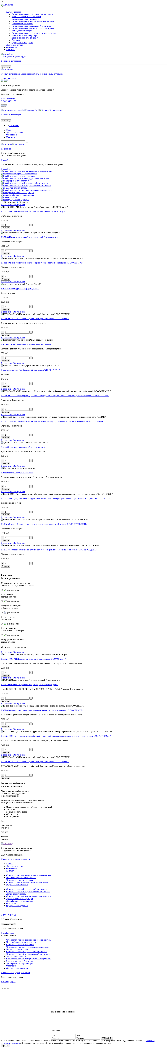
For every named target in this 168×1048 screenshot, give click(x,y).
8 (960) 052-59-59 (8, 78)
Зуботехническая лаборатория (25, 35)
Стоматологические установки (25, 19)
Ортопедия (16, 40)
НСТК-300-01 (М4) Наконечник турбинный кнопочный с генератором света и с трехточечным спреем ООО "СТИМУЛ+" (56, 498)
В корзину (6, 67)
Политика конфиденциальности (15, 859)
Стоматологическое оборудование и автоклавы (33, 21)
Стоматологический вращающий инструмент (32, 26)
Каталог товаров (13, 12)
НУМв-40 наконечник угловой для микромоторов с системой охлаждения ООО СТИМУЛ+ (42, 263)
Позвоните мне (8, 99)
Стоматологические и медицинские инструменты (34, 33)
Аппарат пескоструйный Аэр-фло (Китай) (20, 288)
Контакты (10, 49)
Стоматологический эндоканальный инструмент (33, 28)
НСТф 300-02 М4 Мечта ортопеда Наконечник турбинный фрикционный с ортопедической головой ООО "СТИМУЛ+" (55, 396)
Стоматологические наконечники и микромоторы (34, 14)
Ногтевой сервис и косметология (26, 16)
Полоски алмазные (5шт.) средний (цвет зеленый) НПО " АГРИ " (30, 370)
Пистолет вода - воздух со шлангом (17, 473)
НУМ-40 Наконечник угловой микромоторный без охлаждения (29, 237)
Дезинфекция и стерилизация (25, 38)
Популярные (10, 202)
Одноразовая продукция (22, 42)
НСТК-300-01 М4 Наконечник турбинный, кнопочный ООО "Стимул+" (33, 211)
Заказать (5, 228)
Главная (9, 130)
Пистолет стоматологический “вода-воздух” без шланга (26, 344)
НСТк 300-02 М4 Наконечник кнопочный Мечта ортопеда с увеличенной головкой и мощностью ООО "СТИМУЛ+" (53, 421)
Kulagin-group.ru (8, 933)
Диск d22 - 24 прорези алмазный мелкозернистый (23, 447)
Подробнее (6, 149)
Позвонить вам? (8, 924)
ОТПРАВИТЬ (107, 1038)
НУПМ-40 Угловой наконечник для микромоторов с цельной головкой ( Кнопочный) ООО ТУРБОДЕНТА (49, 550)
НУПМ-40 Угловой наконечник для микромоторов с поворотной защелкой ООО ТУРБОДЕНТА (44, 524)
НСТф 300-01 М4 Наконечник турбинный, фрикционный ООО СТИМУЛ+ (35, 318)
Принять (5, 1046)
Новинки (23, 202)
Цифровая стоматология (22, 24)
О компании (11, 47)
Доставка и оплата (14, 45)
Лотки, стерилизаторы (22, 31)
